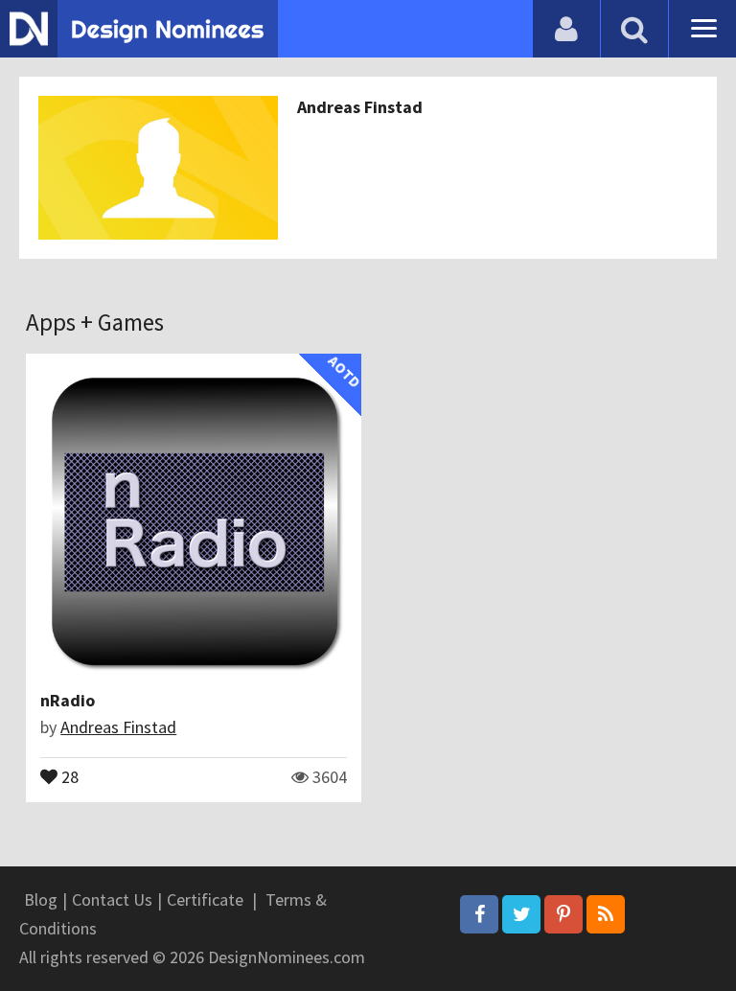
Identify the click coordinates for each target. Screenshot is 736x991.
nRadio (67, 700)
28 (68, 775)
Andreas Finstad (360, 107)
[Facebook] (479, 914)
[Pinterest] (563, 914)
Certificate (205, 899)
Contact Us (112, 899)
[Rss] (605, 914)
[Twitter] (521, 914)
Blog (41, 899)
